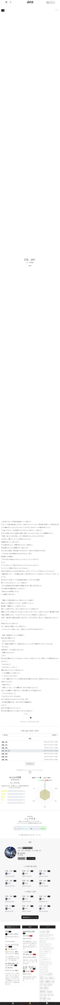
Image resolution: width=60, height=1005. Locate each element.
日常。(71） (5, 745)
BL (44, 931)
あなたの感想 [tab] (46, 777)
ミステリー (45, 960)
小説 (3, 10)
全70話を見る (30, 764)
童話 (49, 998)
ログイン (52, 2)
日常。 (27, 262)
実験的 (47, 981)
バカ (52, 948)
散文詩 (42, 991)
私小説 (43, 998)
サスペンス (44, 938)
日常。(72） (5, 742)
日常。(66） (5, 759)
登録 (48, 2)
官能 (41, 981)
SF (48, 932)
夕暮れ (46, 978)
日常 (41, 995)
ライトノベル (43, 970)
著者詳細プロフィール (30, 917)
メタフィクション (45, 963)
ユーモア (43, 967)
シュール (52, 938)
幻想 (45, 984)
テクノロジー (42, 941)
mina (30, 265)
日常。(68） (5, 754)
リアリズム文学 (46, 974)
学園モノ (52, 978)
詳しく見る (22, 858)
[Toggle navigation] (6, 2)
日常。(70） (5, 748)
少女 (41, 984)
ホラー (42, 955)
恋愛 (41, 988)
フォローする (30, 858)
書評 (45, 995)
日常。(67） (5, 756)
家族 (53, 981)
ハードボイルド (44, 948)
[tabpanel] (45, 793)
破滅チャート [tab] (35, 777)
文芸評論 (49, 991)
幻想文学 (50, 984)
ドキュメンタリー (45, 944)
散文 (46, 988)
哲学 (41, 978)
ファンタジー (45, 951)
